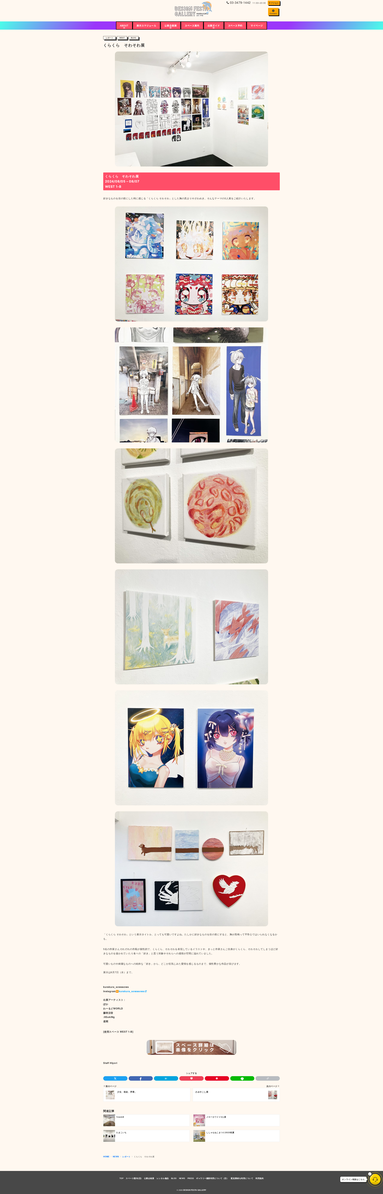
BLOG (133, 38)
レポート (109, 38)
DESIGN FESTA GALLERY (194, 1190)
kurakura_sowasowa (131, 991)
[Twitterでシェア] (115, 1078)
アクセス (275, 3)
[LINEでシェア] (242, 1078)
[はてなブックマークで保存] (166, 1078)
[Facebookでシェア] (141, 1078)
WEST (122, 38)
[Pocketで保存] (191, 1078)
